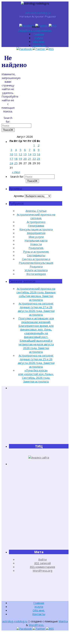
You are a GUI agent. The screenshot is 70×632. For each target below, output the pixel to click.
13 (25, 154)
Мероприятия (36, 233)
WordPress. (36, 625)
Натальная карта (36, 240)
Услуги (38, 38)
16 (38, 154)
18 (16, 159)
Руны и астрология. (36, 251)
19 (20, 159)
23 (38, 159)
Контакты (38, 45)
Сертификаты (36, 255)
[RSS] (53, 25)
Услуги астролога (36, 270)
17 (11, 159)
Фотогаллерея (36, 274)
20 (25, 159)
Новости (36, 244)
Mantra (63, 621)
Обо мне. (39, 41)
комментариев (42, 567)
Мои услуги (36, 237)
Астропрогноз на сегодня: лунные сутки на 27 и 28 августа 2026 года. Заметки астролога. (36, 309)
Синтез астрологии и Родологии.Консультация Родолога (36, 262)
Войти (42, 559)
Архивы (19, 196)
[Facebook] (27, 25)
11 (16, 154)
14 (29, 154)
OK (8, 130)
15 (34, 154)
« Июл (16, 172)
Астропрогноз (36, 222)
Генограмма (36, 225)
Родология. (36, 248)
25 (16, 163)
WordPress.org (42, 570)
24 (11, 163)
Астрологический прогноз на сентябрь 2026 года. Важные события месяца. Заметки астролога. (36, 294)
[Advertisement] (39, 416)
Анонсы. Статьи (36, 211)
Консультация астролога (36, 229)
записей (42, 563)
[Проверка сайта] (38, 457)
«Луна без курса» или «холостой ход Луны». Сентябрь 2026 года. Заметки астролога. (36, 375)
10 (11, 154)
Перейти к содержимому (35, 30)
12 (20, 154)
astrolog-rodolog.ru (37, 12)
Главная (38, 34)
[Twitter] (42, 25)
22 (34, 159)
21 (29, 159)
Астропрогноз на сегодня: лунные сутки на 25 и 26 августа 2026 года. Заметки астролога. (36, 361)
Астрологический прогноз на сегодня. (36, 216)
